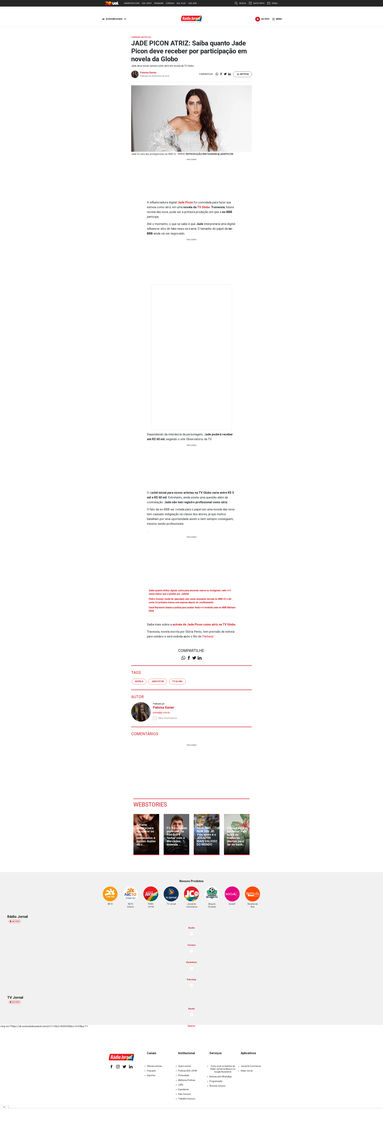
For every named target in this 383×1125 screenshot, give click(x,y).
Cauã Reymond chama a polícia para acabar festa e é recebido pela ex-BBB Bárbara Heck (192, 609)
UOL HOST (147, 3)
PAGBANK (159, 3)
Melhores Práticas (186, 1080)
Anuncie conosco (217, 1086)
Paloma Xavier (148, 72)
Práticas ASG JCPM (187, 1071)
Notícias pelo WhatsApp (220, 1076)
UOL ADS (192, 3)
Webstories (150, 804)
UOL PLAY (181, 3)
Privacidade (183, 1075)
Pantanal (207, 636)
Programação (215, 1081)
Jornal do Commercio (251, 1066)
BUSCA (242, 3)
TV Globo (203, 207)
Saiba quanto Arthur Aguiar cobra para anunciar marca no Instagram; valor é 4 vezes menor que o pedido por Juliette (190, 592)
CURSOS (170, 3)
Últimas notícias (154, 1066)
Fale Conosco (184, 1094)
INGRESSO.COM (131, 3)
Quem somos (184, 1066)
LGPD (180, 1085)
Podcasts (151, 1071)
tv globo (177, 681)
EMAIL (275, 3)
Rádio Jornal (247, 1071)
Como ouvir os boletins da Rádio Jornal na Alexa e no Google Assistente (222, 1069)
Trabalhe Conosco (186, 1098)
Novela (139, 681)
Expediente (183, 1089)
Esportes (151, 1075)
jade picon (158, 681)
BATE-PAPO (259, 3)
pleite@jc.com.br (161, 712)
